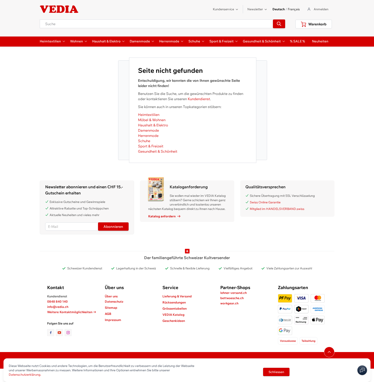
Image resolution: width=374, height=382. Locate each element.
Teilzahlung (308, 340)
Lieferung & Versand (177, 296)
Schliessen (276, 372)
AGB (108, 314)
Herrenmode (148, 135)
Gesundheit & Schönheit (157, 151)
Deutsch (278, 9)
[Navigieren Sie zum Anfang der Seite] (329, 352)
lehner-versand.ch (233, 293)
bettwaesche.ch (232, 298)
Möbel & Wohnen (151, 120)
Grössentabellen (174, 308)
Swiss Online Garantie (265, 202)
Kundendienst (199, 99)
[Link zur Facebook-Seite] (51, 332)
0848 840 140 (57, 302)
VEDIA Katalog (173, 315)
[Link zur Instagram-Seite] (68, 332)
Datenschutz (114, 302)
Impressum (113, 320)
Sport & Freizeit (150, 146)
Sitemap (111, 308)
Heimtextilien (148, 114)
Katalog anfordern (162, 216)
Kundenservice (223, 9)
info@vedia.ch (57, 307)
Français (294, 9)
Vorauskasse (288, 340)
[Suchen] (279, 23)
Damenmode (148, 130)
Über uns (111, 296)
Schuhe (144, 141)
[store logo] (59, 9)
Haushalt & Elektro (153, 125)
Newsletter (255, 9)
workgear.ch (229, 303)
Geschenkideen (173, 321)
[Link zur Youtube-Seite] (60, 332)
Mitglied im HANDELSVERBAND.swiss (277, 209)
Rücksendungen (174, 302)
